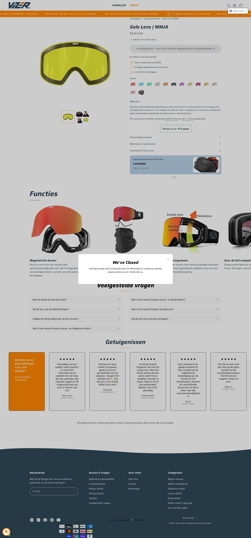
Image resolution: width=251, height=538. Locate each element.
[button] (238, 11)
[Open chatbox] (6, 532)
